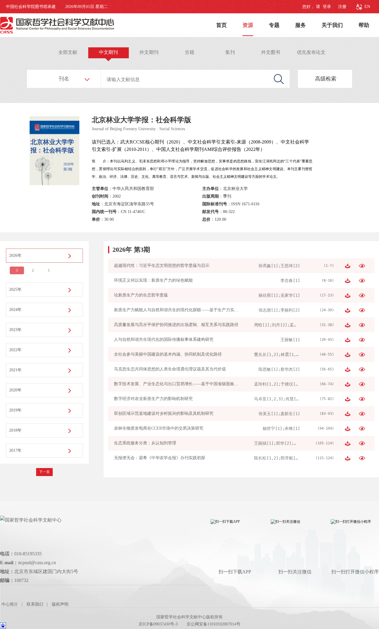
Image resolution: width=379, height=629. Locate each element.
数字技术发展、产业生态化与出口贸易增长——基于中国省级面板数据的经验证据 (188, 384)
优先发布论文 (311, 52)
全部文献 (67, 52)
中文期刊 (108, 52)
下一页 (44, 472)
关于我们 (332, 25)
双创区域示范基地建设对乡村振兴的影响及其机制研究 (163, 413)
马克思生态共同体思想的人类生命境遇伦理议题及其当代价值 (170, 369)
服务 (300, 25)
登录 (326, 6)
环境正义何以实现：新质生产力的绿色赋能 (153, 280)
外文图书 (270, 52)
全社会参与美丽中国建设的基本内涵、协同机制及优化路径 (168, 354)
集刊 (230, 52)
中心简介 (9, 604)
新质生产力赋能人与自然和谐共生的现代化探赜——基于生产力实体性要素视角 (186, 310)
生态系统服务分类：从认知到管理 (145, 443)
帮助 (364, 25)
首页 (221, 25)
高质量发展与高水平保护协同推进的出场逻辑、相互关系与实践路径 (176, 324)
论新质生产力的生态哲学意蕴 (141, 295)
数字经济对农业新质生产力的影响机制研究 (153, 398)
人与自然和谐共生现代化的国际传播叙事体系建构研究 (163, 339)
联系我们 (35, 604)
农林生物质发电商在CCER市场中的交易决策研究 (158, 428)
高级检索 (325, 79)
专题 (274, 25)
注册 (342, 6)
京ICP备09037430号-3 (158, 624)
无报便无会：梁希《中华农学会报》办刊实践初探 (159, 458)
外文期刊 (148, 52)
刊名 (64, 79)
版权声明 (60, 604)
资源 (248, 25)
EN (367, 6)
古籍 (189, 52)
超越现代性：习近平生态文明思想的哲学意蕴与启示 (161, 265)
